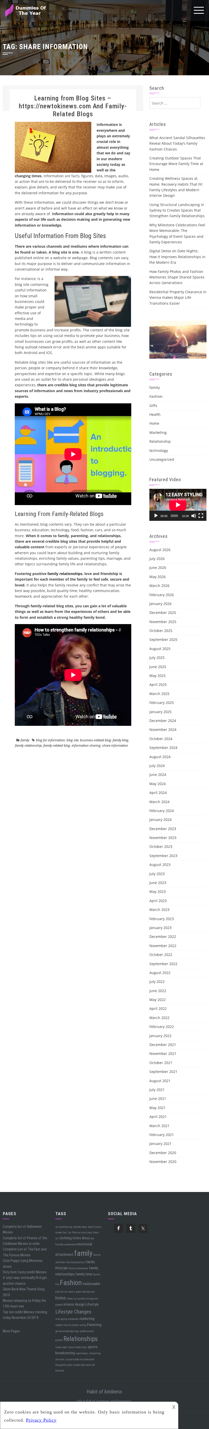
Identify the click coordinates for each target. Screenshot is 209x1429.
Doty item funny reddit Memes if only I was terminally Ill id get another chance (25, 1278)
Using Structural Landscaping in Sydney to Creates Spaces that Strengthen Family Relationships (177, 210)
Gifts (153, 405)
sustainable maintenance (79, 1359)
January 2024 (160, 819)
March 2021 (159, 1125)
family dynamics (75, 1262)
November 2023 (162, 837)
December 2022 (162, 936)
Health (155, 414)
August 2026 (160, 549)
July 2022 (157, 981)
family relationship (28, 745)
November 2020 (162, 1161)
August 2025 (160, 648)
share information (115, 745)
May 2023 (157, 891)
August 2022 (160, 972)
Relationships (80, 1339)
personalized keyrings (67, 1331)
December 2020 (162, 1152)
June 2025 (157, 666)
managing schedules (67, 1319)
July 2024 (157, 765)
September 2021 (163, 1071)
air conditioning (63, 1227)
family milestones (78, 1268)
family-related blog (56, 745)
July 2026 (157, 558)
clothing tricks (70, 1238)
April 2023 (158, 900)
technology (158, 450)
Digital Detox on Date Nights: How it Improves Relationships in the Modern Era (177, 256)
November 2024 (162, 729)
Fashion (156, 396)
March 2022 (159, 1017)
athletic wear (80, 1227)
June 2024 (157, 774)
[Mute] (193, 515)
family (25, 740)
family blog (120, 740)
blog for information (50, 740)
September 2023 (163, 855)
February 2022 (161, 1026)
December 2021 (162, 1044)
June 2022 (157, 990)
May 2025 (157, 675)
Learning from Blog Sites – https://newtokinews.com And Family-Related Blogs (73, 106)
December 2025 (162, 612)
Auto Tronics (94, 1227)
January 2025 (160, 711)
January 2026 (160, 603)
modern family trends (67, 1325)
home (60, 1298)
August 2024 (160, 756)
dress (86, 1238)
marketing (87, 1318)
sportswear (82, 1353)
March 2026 (159, 585)
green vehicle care (85, 1291)
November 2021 (162, 1053)
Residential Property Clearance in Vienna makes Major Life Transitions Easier (177, 297)
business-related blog (95, 740)
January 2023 (160, 927)
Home (154, 423)
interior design (74, 1304)
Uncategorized (161, 459)
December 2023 (162, 828)
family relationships (64, 573)
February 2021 (161, 1134)
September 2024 (163, 747)
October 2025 (160, 630)
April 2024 (158, 792)
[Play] (156, 515)
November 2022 (162, 945)
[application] (177, 505)
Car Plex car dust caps (80, 1232)
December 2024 (162, 720)
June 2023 (157, 882)
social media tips (77, 1347)
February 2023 (161, 918)
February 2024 (161, 810)
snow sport (61, 1347)
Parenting (94, 1324)
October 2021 (160, 1062)
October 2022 (160, 954)
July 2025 (157, 657)
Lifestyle (92, 1304)
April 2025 (158, 684)
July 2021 (157, 1089)
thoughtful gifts (63, 1365)
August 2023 (160, 864)
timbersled (79, 1365)
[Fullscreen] (200, 515)
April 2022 (158, 1008)
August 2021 (160, 1080)
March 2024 (159, 801)
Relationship (160, 441)
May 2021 (157, 1107)
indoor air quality (76, 1298)
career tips (61, 1232)
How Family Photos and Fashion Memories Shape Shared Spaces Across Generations (176, 277)
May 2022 (157, 999)
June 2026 (157, 567)
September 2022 (163, 963)
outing (83, 1325)
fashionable (91, 1283)
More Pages (11, 1331)
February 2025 (161, 702)
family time (83, 1274)
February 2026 (161, 594)
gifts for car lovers (65, 1291)
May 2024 (157, 783)
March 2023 (159, 909)
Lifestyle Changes (73, 1312)
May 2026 (157, 576)
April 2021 (158, 1116)
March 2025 (159, 693)
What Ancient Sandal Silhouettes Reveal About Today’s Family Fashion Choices (177, 143)
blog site (73, 740)
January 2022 (160, 1035)
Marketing (158, 432)
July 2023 (157, 873)
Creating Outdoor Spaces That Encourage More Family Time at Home (176, 164)
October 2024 (160, 738)
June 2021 (157, 1098)
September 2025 (163, 639)
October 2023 (160, 846)
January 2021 (160, 1143)
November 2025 (162, 621)
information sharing (86, 745)
